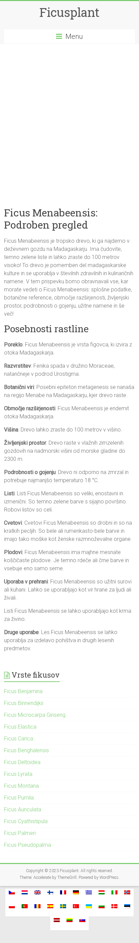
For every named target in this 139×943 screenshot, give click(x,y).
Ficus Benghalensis (26, 750)
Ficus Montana (21, 786)
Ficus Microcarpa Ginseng (34, 715)
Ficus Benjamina (23, 691)
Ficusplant (69, 12)
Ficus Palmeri (20, 833)
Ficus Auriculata (22, 809)
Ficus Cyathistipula (26, 821)
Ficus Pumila (19, 797)
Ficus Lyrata (18, 774)
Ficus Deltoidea (22, 762)
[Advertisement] (69, 116)
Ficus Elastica (20, 727)
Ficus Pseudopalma (27, 845)
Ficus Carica (18, 738)
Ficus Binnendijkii (23, 703)
